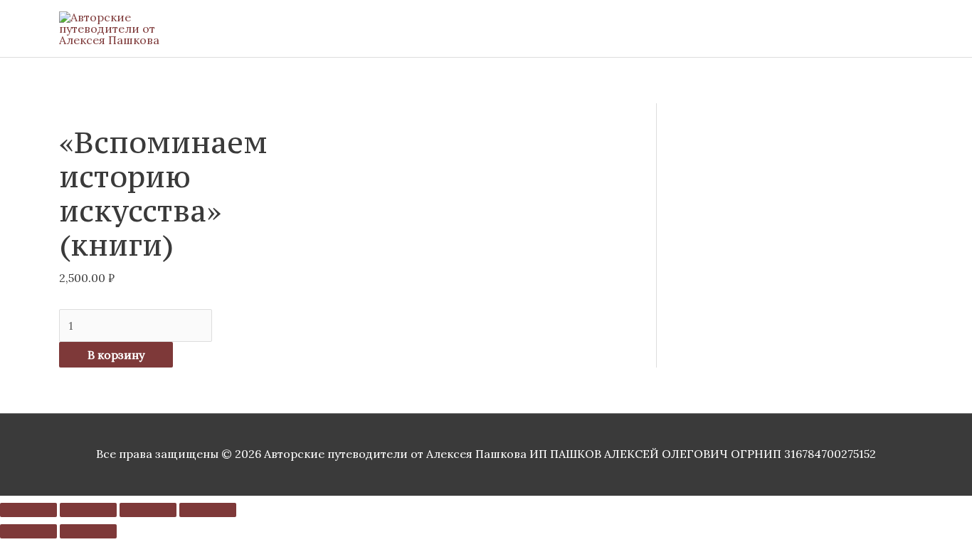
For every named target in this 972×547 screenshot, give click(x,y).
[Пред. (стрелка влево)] (28, 531)
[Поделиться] (148, 510)
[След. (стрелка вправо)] (88, 531)
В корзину (116, 355)
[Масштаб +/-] (28, 510)
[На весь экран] (88, 510)
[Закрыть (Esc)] (207, 510)
